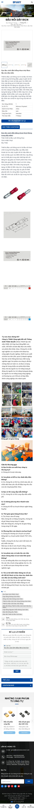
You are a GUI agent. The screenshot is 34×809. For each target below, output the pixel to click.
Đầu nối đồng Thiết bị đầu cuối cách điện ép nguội (17, 606)
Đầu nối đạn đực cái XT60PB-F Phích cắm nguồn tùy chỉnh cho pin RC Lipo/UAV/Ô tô (24, 723)
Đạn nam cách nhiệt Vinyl (10, 594)
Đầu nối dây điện (16, 24)
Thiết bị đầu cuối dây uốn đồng (13, 603)
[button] (2, 721)
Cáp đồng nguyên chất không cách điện (15, 609)
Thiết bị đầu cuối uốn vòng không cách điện (17, 601)
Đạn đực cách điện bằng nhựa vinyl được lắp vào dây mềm (17, 647)
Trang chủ (23, 22)
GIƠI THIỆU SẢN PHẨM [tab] (10, 127)
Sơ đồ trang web (14, 798)
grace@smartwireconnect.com (20, 750)
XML (23, 798)
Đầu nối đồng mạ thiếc (10, 612)
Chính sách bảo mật (17, 800)
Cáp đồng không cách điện (11, 596)
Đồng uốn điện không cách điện (13, 599)
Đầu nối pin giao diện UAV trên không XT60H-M (9, 723)
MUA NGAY (10, 732)
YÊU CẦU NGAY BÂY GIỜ (16, 121)
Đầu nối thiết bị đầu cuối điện (12, 614)
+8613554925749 (18, 755)
